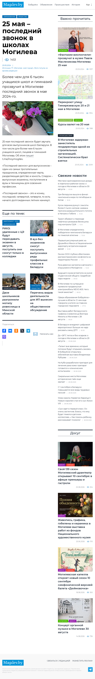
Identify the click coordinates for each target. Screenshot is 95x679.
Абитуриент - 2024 (11, 221)
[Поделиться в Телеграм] (28, 331)
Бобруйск (33, 5)
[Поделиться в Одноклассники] (16, 331)
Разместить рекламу (82, 661)
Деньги (78, 120)
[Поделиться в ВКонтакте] (10, 331)
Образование (9, 16)
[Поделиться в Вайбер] (4, 337)
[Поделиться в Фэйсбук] (4, 331)
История (76, 5)
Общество (22, 16)
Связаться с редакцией (58, 661)
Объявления (46, 5)
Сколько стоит (65, 120)
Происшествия (62, 5)
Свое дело (35, 285)
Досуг (72, 50)
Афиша (70, 465)
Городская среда (66, 98)
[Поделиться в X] (22, 331)
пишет (30, 155)
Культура (63, 50)
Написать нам (46, 334)
